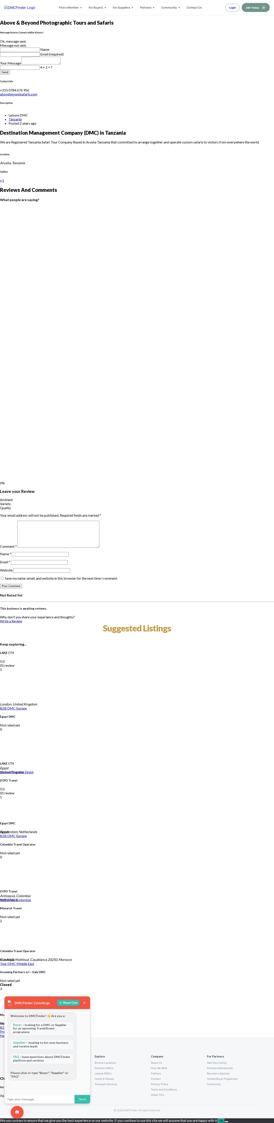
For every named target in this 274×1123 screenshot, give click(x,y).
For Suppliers (121, 7)
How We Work (159, 1068)
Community (169, 7)
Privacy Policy (159, 1084)
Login (232, 7)
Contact (156, 1078)
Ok (221, 1120)
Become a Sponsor (218, 1073)
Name (44, 49)
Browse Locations (105, 1062)
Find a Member (69, 7)
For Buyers (96, 7)
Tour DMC (8, 964)
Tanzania (15, 119)
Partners (145, 7)
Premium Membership (220, 1068)
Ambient (6, 500)
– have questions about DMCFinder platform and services (41, 1058)
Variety (5, 504)
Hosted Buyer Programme (222, 1078)
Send (5, 72)
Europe (21, 708)
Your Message (11, 63)
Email (5, 562)
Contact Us (194, 7)
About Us (156, 1062)
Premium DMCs (104, 1068)
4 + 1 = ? (46, 67)
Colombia (23, 900)
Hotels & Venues (104, 1078)
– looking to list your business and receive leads (40, 1044)
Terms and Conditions (164, 1089)
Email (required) (52, 54)
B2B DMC (8, 708)
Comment (8, 546)
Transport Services (106, 1084)
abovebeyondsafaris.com (18, 94)
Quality (5, 508)
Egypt (29, 772)
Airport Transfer (12, 772)
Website (6, 570)
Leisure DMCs (103, 1073)
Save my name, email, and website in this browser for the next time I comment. (61, 578)
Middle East (25, 964)
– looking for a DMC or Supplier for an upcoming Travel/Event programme (40, 1028)
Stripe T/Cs (157, 1094)
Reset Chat (70, 1002)
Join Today (255, 7)
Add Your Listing (216, 1062)
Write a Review (11, 621)
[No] (226, 1121)
